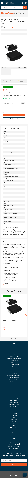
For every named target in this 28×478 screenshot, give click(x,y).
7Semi (14, 423)
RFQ (14, 348)
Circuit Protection (14, 400)
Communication (14, 383)
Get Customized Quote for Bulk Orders (10, 76)
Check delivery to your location (9, 100)
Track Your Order (14, 360)
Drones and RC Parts (14, 379)
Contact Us (14, 352)
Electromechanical (14, 392)
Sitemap (14, 366)
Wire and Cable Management (14, 398)
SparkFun (14, 432)
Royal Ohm (14, 413)
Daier (14, 429)
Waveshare (14, 419)
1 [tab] (11, 338)
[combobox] (14, 7)
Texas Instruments (14, 415)
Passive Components (14, 377)
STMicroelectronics (14, 427)
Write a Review (12, 27)
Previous (1, 315)
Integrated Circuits (14, 373)
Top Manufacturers (14, 346)
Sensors (14, 385)
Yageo (14, 417)
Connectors (14, 388)
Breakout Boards (14, 381)
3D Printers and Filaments (14, 396)
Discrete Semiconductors (14, 394)
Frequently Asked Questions (14, 358)
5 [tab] (16, 338)
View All (14, 434)
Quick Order (14, 350)
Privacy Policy (14, 362)
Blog (14, 354)
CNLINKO (14, 421)
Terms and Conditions (14, 364)
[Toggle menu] (2, 3)
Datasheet (5, 284)
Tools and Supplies (14, 406)
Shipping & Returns (14, 356)
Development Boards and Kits (14, 375)
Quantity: (5, 106)
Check (22, 103)
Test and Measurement (14, 404)
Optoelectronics (14, 390)
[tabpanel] (14, 315)
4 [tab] (15, 338)
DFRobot (14, 425)
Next (26, 315)
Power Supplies (14, 402)
